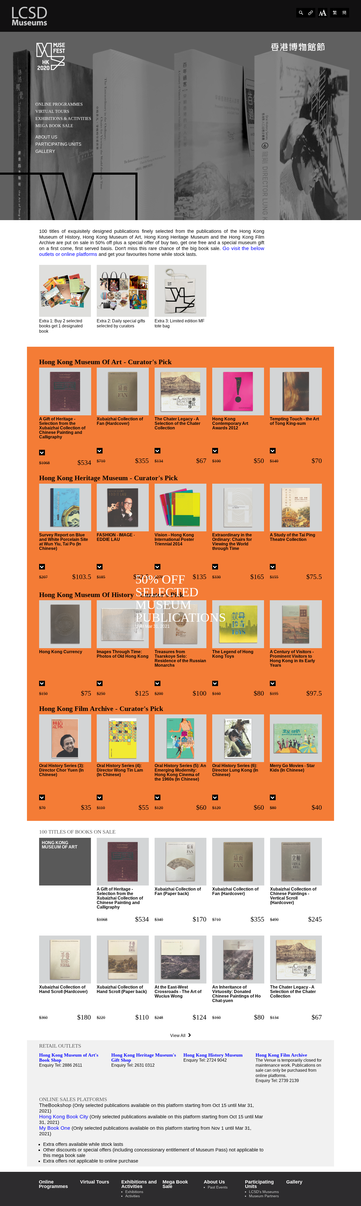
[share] (301, 12)
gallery (45, 151)
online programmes (59, 104)
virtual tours (52, 111)
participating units (58, 144)
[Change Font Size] (322, 12)
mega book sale (54, 125)
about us (46, 137)
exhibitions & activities (63, 118)
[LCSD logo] (29, 15)
